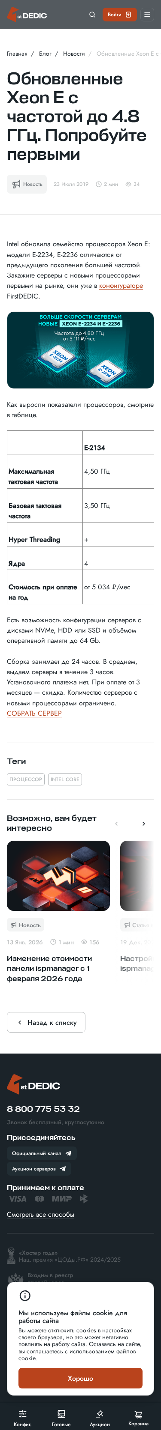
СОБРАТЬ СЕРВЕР (34, 713)
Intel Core (65, 779)
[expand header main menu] (147, 14)
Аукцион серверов (34, 1168)
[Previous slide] (116, 823)
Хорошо (80, 1378)
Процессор (25, 779)
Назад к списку (52, 1022)
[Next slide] (144, 823)
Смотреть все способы (40, 1214)
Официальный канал (36, 1152)
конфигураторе (121, 285)
